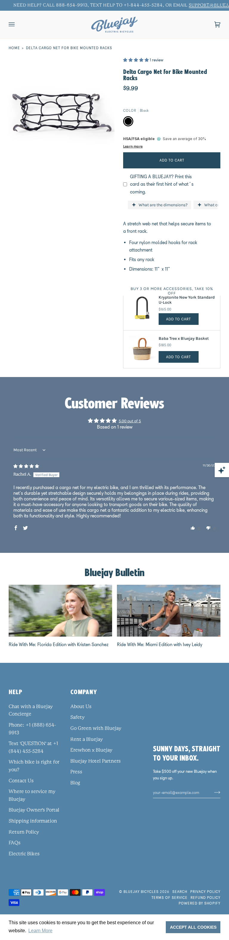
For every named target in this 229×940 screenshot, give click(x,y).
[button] (136, 60)
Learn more (133, 146)
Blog (75, 783)
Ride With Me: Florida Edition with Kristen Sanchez (59, 644)
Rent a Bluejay (86, 739)
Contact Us (21, 780)
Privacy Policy (205, 891)
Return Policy (24, 832)
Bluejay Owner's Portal (34, 810)
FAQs (15, 842)
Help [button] (15, 692)
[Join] (212, 792)
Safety (77, 717)
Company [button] (83, 692)
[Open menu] (18, 24)
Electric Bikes (24, 853)
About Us (81, 706)
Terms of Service (169, 897)
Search (179, 891)
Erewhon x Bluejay (91, 750)
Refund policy (205, 897)
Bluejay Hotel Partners (95, 761)
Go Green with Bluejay (95, 728)
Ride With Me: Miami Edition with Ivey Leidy (159, 644)
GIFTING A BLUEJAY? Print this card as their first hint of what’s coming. (162, 184)
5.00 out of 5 (130, 420)
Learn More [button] (40, 930)
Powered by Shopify (199, 903)
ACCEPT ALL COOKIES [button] (193, 927)
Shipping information (33, 821)
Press (76, 772)
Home (14, 48)
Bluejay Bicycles (141, 891)
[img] (26, 466)
